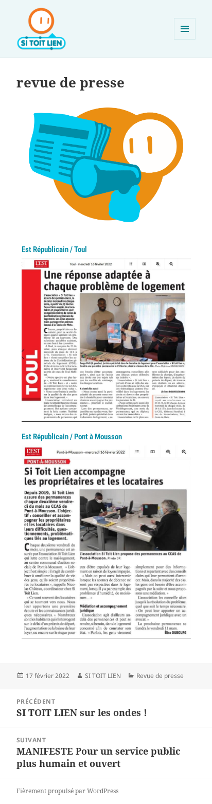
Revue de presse (160, 675)
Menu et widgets (185, 39)
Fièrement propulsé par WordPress (67, 791)
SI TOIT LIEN (103, 675)
